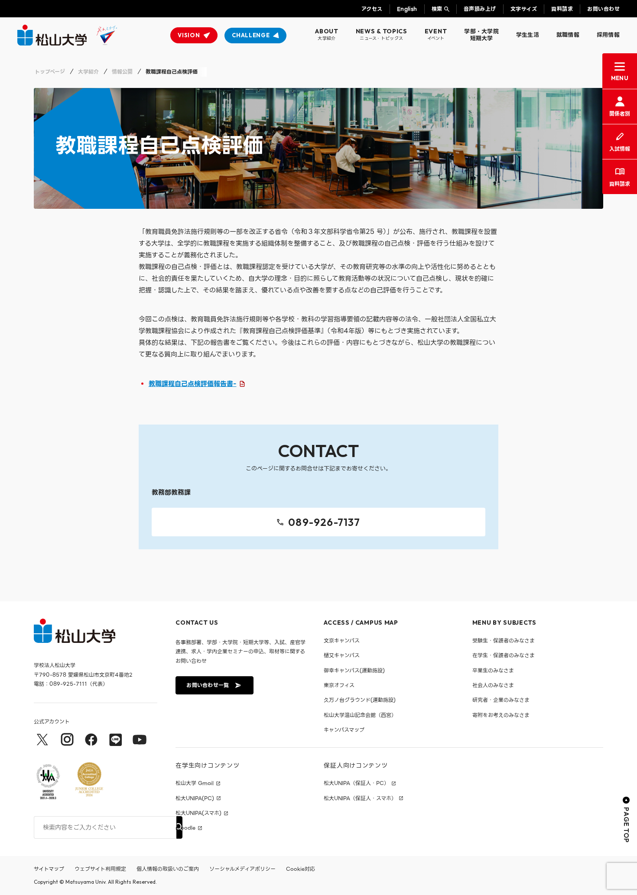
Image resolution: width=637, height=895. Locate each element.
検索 (437, 9)
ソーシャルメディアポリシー (242, 869)
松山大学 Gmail (195, 783)
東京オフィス (339, 685)
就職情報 (567, 34)
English (407, 9)
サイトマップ (49, 869)
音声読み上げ (480, 9)
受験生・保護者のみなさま (503, 640)
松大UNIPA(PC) (195, 798)
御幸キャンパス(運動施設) (354, 670)
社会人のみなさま (493, 685)
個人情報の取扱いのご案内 (167, 869)
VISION (189, 35)
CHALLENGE (251, 35)
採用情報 (608, 34)
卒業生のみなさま (493, 670)
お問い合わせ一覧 (207, 685)
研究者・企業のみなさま (501, 700)
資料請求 (562, 9)
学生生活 (527, 34)
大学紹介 (88, 72)
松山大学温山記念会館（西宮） (360, 715)
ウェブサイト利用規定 (100, 869)
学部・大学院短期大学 (481, 35)
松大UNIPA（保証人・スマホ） (360, 798)
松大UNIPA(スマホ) (198, 813)
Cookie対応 (300, 869)
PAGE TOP (626, 825)
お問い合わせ (603, 9)
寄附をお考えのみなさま (501, 715)
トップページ (50, 72)
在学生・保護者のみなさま (503, 655)
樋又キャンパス (342, 655)
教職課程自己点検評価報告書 (193, 384)
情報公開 (122, 72)
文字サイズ (523, 9)
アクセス (372, 9)
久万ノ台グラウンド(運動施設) (360, 700)
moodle (185, 828)
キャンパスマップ (344, 730)
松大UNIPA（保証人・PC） (356, 783)
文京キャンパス (342, 640)
